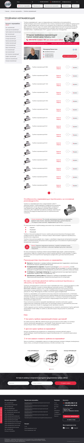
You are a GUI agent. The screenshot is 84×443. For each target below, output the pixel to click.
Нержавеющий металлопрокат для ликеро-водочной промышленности (36, 412)
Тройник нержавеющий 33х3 (39, 151)
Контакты (75, 6)
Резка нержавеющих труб (30, 430)
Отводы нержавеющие (11, 38)
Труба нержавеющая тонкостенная (12, 425)
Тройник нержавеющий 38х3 (39, 160)
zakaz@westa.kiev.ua (50, 51)
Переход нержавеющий (11, 40)
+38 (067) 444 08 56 (44, 1)
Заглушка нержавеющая (11, 60)
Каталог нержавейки (25, 6)
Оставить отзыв (71, 419)
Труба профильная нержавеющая (13, 32)
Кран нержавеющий (10, 52)
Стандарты (56, 412)
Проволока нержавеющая (11, 58)
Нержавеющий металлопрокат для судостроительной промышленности (36, 409)
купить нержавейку (64, 266)
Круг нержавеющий (10, 34)
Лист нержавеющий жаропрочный (12, 412)
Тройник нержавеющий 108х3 (40, 67)
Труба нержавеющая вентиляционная (13, 421)
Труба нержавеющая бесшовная (12, 427)
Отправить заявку (65, 383)
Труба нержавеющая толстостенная (12, 423)
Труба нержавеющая (9, 414)
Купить (75, 67)
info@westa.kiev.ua (66, 1)
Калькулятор (57, 410)
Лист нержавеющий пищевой (11, 410)
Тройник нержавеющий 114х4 (40, 92)
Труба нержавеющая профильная (12, 416)
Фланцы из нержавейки (10, 431)
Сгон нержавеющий (10, 49)
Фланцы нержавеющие (11, 36)
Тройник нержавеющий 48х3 (39, 185)
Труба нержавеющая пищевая (11, 419)
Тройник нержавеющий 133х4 (40, 109)
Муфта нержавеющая (10, 47)
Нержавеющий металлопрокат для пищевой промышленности (38, 417)
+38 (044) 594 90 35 (49, 54)
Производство (36, 6)
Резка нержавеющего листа (30, 428)
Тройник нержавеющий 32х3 (39, 143)
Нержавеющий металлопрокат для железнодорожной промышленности (36, 406)
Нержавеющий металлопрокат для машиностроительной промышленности (37, 403)
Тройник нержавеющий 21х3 (39, 117)
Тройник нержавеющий (11, 43)
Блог (55, 408)
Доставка (56, 406)
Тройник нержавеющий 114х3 (40, 84)
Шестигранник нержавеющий (12, 54)
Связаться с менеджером (71, 416)
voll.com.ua (77, 441)
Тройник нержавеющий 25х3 (39, 126)
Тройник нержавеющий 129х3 (40, 101)
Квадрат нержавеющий (11, 56)
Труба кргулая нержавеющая (11, 404)
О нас (25, 426)
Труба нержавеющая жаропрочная (12, 418)
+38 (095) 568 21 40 (56, 1)
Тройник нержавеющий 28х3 (39, 134)
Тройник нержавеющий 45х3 (39, 176)
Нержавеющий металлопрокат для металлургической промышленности (36, 415)
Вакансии (56, 416)
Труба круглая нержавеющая (12, 29)
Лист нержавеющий (10, 27)
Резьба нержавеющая (10, 45)
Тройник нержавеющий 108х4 (40, 75)
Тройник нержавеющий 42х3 (39, 168)
